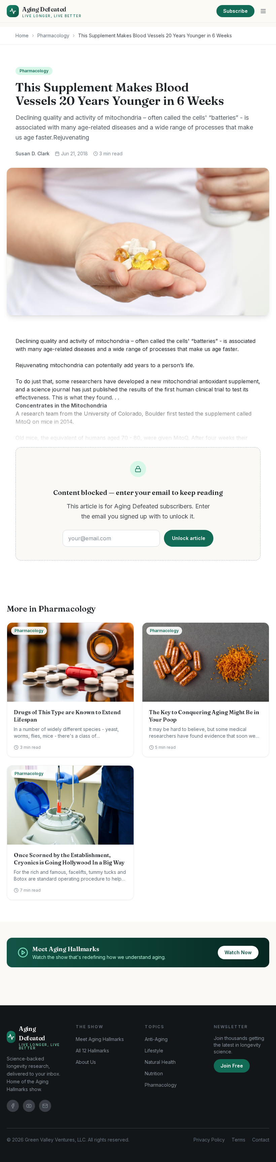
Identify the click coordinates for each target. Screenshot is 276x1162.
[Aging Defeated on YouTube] (29, 1106)
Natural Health (160, 1062)
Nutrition (154, 1073)
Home (22, 35)
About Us (86, 1062)
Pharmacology (53, 35)
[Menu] (263, 11)
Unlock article (188, 538)
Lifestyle (154, 1050)
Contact (260, 1139)
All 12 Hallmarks (92, 1050)
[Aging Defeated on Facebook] (13, 1106)
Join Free (231, 1066)
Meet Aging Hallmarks (100, 1039)
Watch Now (238, 952)
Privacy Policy (209, 1139)
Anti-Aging (156, 1039)
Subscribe (235, 11)
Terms (238, 1139)
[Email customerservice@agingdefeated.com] (45, 1106)
